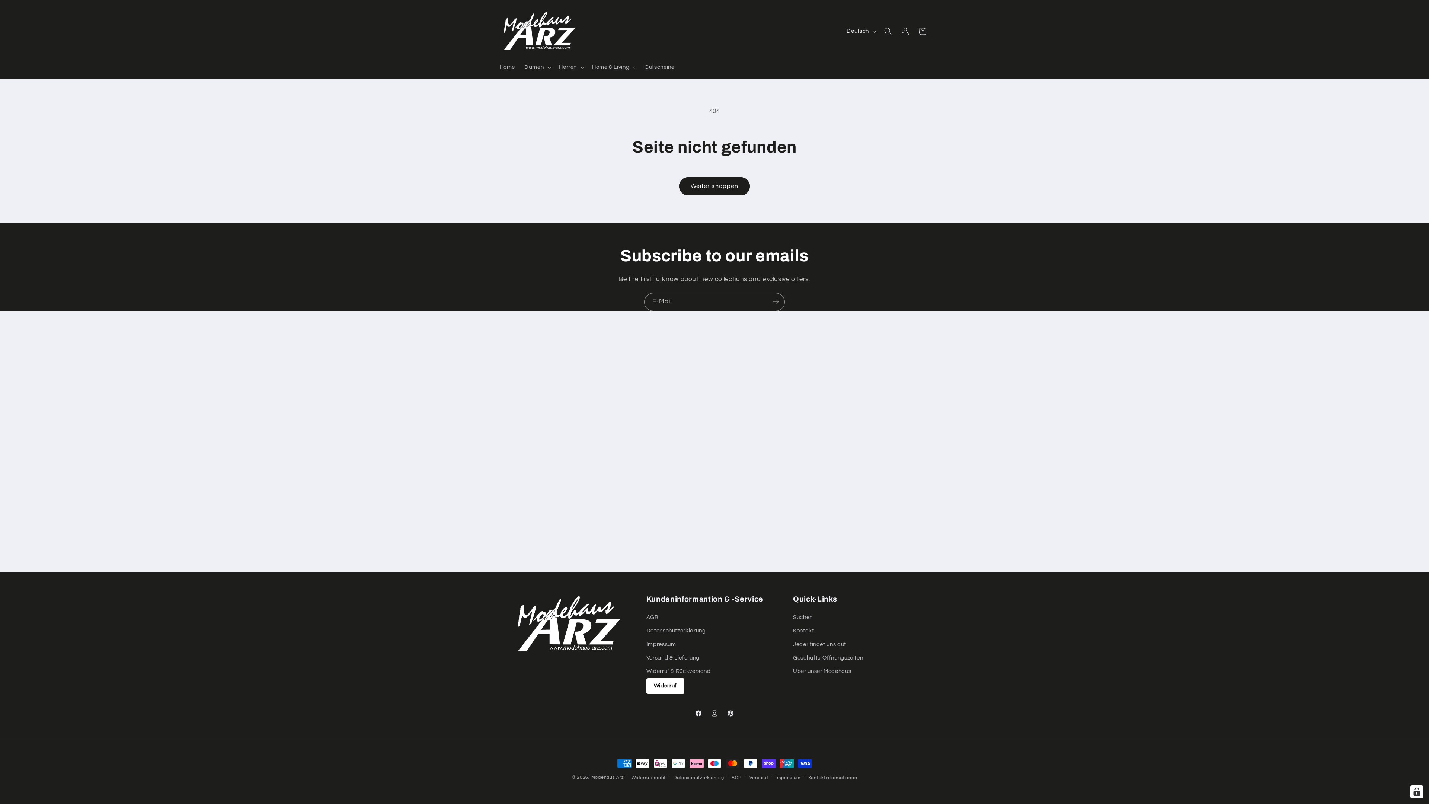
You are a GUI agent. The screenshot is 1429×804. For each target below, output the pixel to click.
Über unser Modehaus (822, 671)
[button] (537, 67)
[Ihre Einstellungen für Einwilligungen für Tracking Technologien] (1416, 791)
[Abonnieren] (775, 302)
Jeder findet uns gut (819, 644)
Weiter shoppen (714, 186)
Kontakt (803, 631)
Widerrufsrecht (649, 778)
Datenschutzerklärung (676, 631)
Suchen (803, 617)
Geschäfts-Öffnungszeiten (828, 658)
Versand (758, 778)
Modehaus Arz (607, 777)
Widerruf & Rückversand (678, 671)
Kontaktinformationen (832, 778)
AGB (652, 617)
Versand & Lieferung (673, 658)
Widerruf (665, 686)
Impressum (661, 644)
